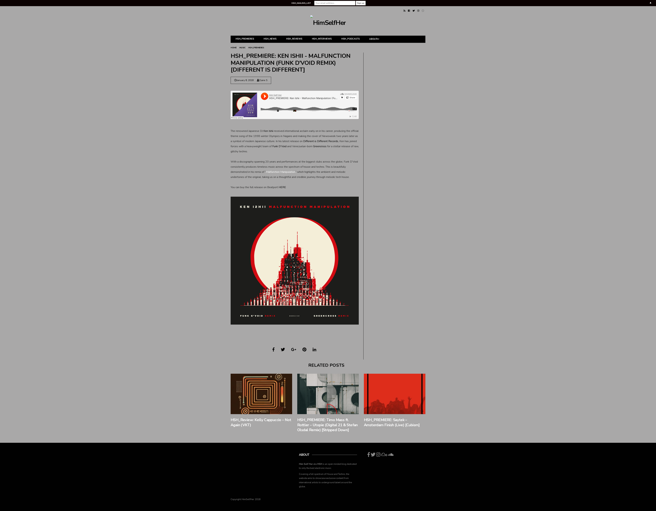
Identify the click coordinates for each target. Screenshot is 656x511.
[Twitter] (414, 10)
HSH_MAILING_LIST (301, 3)
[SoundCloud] (423, 10)
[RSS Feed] (404, 10)
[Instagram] (418, 10)
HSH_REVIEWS (294, 38)
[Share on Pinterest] (304, 349)
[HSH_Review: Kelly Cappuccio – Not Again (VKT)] (261, 394)
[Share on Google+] (293, 349)
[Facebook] (409, 10)
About (373, 39)
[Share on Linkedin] (314, 349)
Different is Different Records (320, 141)
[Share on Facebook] (273, 349)
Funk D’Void (279, 146)
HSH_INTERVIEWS (322, 38)
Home (233, 47)
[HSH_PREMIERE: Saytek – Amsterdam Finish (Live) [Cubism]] (394, 394)
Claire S (263, 80)
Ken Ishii (268, 131)
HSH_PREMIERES (245, 38)
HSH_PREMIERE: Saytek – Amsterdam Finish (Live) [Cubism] (392, 422)
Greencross (319, 146)
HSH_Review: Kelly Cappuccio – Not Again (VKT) (261, 422)
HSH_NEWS (270, 38)
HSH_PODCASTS (350, 38)
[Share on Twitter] (283, 349)
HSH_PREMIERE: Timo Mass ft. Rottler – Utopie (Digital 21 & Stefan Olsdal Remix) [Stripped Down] (327, 425)
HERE (282, 187)
